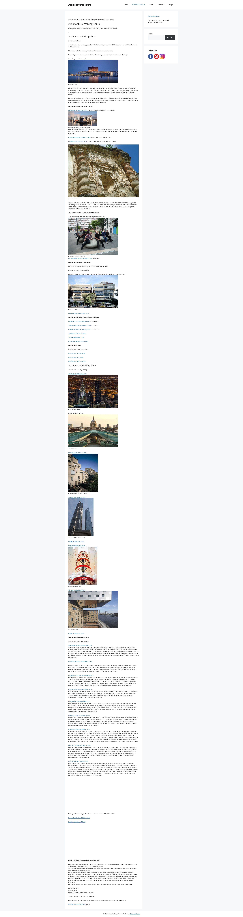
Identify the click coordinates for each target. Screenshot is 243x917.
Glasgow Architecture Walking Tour (79, 701)
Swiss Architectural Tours (76, 337)
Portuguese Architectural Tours (78, 341)
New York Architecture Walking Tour (79, 745)
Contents (161, 5)
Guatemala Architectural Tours (77, 141)
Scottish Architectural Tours (76, 822)
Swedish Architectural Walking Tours (79, 325)
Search (150, 34)
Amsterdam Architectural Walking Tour (80, 645)
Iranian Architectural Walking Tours (79, 137)
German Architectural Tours (76, 590)
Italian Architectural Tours (76, 633)
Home (126, 5)
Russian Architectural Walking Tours (79, 329)
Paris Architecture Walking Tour (78, 761)
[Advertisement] (103, 795)
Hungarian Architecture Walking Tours (80, 258)
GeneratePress (135, 914)
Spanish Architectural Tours (76, 333)
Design (170, 5)
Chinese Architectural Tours (76, 497)
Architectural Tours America (76, 361)
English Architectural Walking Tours (79, 818)
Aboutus (151, 5)
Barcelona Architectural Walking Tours (80, 661)
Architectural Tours (79, 4)
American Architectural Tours (77, 374)
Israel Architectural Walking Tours (78, 313)
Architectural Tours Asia (75, 357)
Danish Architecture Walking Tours (79, 321)
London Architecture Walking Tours (79, 729)
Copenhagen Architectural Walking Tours (81, 675)
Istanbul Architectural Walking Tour (79, 715)
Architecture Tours (153, 16)
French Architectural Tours (76, 545)
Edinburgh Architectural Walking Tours (80, 689)
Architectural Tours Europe (76, 353)
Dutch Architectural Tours (76, 541)
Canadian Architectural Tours (77, 452)
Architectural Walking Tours (76, 904)
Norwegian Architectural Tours (77, 110)
